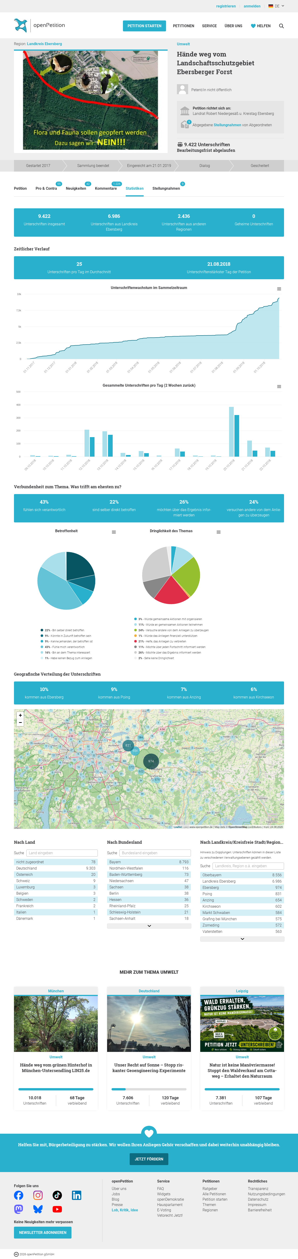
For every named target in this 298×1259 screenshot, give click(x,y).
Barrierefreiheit (260, 1210)
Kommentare (106, 186)
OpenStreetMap (237, 827)
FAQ (160, 1188)
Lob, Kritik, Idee (125, 1210)
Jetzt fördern (149, 1159)
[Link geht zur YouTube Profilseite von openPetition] (57, 1209)
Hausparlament (170, 1205)
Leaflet (178, 827)
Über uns (119, 1188)
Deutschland (149, 991)
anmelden (252, 6)
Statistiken (135, 188)
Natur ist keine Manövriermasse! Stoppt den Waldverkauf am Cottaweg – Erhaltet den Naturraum (242, 1070)
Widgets (163, 1194)
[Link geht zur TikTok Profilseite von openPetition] (57, 1195)
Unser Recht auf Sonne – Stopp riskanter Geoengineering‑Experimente (149, 1067)
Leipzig (242, 991)
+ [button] (20, 715)
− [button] (20, 722)
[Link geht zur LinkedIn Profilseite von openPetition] (76, 1195)
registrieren (226, 6)
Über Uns (233, 26)
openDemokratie (170, 1199)
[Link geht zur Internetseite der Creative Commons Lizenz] (17, 1254)
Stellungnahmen (228, 125)
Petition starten (144, 26)
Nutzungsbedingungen (266, 1194)
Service (209, 26)
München (56, 991)
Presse (117, 1205)
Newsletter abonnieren (42, 1232)
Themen (209, 1205)
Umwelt (183, 44)
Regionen (210, 1210)
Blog (115, 1199)
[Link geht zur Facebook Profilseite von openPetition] (18, 1195)
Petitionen (184, 26)
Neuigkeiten (76, 186)
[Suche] (281, 26)
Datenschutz (258, 1199)
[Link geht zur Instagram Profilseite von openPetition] (38, 1195)
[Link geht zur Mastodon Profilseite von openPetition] (18, 1209)
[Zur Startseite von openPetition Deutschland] (40, 25)
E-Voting (164, 1210)
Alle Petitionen (214, 1194)
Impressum (257, 1205)
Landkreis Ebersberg (44, 44)
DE (276, 6)
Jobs (116, 1194)
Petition (20, 188)
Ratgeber (210, 1188)
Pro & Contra (46, 186)
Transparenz (258, 1188)
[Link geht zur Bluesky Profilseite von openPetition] (38, 1209)
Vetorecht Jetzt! (170, 1215)
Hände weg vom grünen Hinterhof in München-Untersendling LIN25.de (56, 1067)
